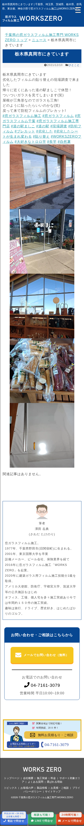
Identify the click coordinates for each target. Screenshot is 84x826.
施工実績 (42, 778)
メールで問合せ (72, 818)
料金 (53, 778)
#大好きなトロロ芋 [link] (30, 142)
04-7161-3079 (45, 685)
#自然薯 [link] (64, 142)
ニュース (39, 40)
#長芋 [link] (52, 142)
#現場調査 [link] (58, 126)
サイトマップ (53, 791)
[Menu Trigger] (77, 9)
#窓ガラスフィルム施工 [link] (22, 116)
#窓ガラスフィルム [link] (58, 116)
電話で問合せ (14, 818)
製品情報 (42, 787)
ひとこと (74, 65)
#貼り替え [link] (41, 136)
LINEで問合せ (43, 818)
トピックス (10, 787)
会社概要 (28, 778)
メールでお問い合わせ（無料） (46, 655)
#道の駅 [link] (42, 126)
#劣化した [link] (44, 131)
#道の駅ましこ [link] (23, 126)
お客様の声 (26, 787)
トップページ (11, 778)
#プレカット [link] (25, 131)
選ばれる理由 (54, 781)
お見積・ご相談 (60, 787)
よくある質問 (35, 781)
